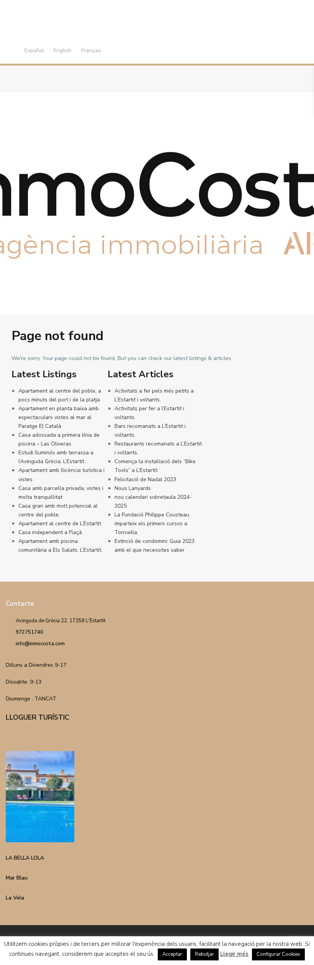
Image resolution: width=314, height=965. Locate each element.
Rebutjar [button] (204, 954)
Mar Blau (17, 877)
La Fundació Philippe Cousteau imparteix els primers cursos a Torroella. (151, 523)
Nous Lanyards (132, 488)
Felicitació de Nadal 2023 (145, 479)
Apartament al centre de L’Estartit (59, 523)
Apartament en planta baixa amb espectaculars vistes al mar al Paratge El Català (58, 417)
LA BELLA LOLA (25, 857)
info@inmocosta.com (40, 643)
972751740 (29, 632)
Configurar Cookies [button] (278, 954)
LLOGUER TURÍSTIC (37, 717)
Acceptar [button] (172, 954)
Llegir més (234, 954)
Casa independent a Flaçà (50, 532)
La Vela (15, 897)
